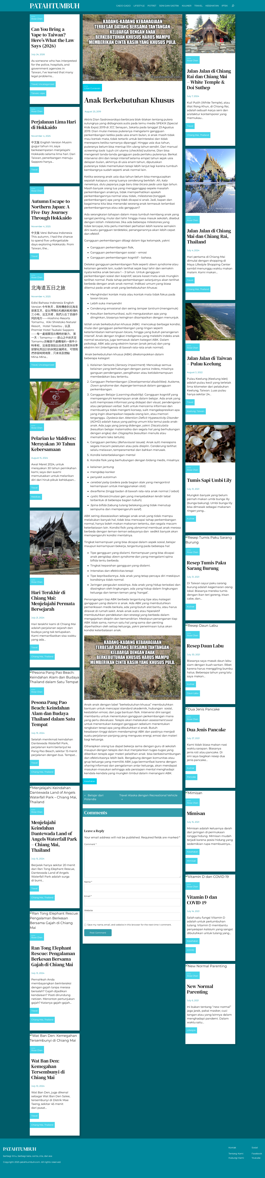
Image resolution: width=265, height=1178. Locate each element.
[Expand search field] (233, 5)
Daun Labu (192, 693)
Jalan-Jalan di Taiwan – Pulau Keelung (209, 361)
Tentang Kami (236, 1153)
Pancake (191, 777)
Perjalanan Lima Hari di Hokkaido (53, 124)
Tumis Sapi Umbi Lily (209, 480)
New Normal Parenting (200, 989)
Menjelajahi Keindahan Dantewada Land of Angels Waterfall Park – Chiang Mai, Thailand (54, 836)
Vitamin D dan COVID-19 (202, 899)
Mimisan (196, 813)
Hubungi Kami (236, 1157)
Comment (90, 844)
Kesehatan (89, 781)
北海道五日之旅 (48, 287)
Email (88, 896)
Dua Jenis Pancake (206, 729)
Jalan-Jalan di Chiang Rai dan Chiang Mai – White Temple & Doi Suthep (209, 79)
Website (88, 910)
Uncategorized (46, 84)
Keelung (191, 411)
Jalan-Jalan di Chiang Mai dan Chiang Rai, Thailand (209, 236)
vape (42, 93)
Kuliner (190, 518)
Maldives (35, 496)
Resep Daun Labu (205, 646)
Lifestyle (191, 1030)
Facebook (257, 1153)
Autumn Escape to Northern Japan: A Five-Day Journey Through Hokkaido (51, 209)
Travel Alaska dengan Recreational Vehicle (148, 795)
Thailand (48, 656)
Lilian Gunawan (92, 88)
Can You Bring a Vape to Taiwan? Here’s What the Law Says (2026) (52, 37)
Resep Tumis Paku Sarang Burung (206, 565)
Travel (34, 84)
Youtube (256, 1157)
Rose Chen (36, 18)
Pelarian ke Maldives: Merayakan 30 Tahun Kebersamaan (53, 443)
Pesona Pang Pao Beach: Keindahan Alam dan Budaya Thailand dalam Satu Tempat (53, 713)
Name (88, 881)
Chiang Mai (37, 656)
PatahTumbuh (55, 6)
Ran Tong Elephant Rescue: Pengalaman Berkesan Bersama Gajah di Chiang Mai (53, 956)
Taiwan (35, 93)
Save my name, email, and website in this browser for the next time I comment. (129, 924)
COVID (190, 950)
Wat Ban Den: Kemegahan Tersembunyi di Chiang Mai (48, 1069)
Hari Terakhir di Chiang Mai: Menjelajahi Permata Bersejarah (53, 601)
